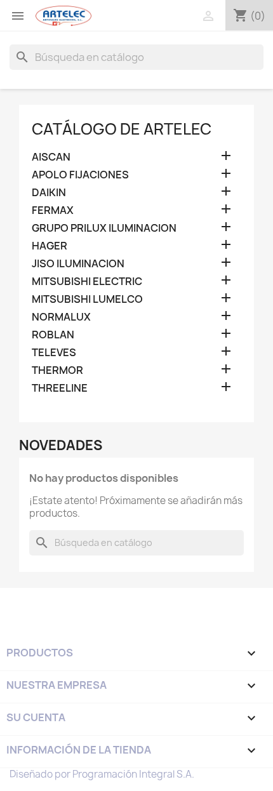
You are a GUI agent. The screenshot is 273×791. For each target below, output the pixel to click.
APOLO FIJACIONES (80, 175)
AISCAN (51, 157)
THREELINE (60, 388)
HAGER (49, 246)
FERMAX (53, 210)
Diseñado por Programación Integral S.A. (102, 774)
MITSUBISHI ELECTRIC (87, 281)
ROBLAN (53, 335)
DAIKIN (49, 192)
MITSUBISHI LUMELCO (87, 299)
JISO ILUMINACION (78, 263)
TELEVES (54, 352)
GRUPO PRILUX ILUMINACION (104, 228)
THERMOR (57, 370)
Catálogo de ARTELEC (121, 129)
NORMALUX (61, 317)
